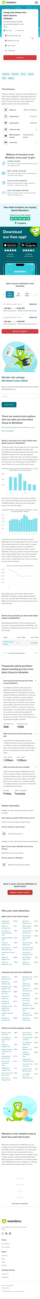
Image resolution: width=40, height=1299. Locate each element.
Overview (15, 74)
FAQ (4, 78)
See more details (8, 431)
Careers (4, 1265)
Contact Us (5, 1274)
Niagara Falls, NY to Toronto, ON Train (7, 1051)
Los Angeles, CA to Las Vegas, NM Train (27, 1076)
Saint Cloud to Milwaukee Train (7, 948)
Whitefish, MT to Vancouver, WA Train (27, 979)
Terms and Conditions (8, 1285)
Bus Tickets (5, 1244)
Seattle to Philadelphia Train (26, 1054)
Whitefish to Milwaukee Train (27, 1004)
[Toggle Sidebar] (36, 3)
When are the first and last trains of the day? (17, 735)
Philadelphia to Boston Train (6, 1057)
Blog (3, 1259)
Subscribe (9, 404)
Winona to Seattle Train (26, 963)
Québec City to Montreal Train (27, 1070)
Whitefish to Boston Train (26, 985)
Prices (23, 74)
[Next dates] (36, 294)
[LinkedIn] (10, 1234)
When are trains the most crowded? (16, 767)
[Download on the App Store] (10, 245)
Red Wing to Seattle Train (5, 922)
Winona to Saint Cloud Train (27, 944)
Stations (11, 78)
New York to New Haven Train (7, 1074)
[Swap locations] (32, 38)
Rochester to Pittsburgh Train (27, 953)
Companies (5, 1277)
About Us (5, 1255)
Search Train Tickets (20, 892)
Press (3, 1262)
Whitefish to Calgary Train (28, 1009)
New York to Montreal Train (6, 1079)
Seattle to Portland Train (6, 1045)
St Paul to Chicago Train (6, 944)
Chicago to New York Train (27, 1038)
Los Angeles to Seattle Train (27, 1043)
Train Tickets (20, 1178)
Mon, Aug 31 (12, 45)
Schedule (5, 74)
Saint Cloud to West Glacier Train (26, 938)
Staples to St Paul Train (7, 939)
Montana (20, 1191)
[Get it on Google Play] (28, 245)
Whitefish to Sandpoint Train (6, 978)
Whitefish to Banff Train (7, 1014)
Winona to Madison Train (26, 922)
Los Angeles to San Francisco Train (6, 1039)
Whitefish (20, 1197)
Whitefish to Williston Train (6, 983)
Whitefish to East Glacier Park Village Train (7, 1008)
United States (20, 1184)
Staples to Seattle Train (5, 958)
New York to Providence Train (5, 1063)
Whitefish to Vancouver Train (27, 990)
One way (9, 30)
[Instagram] (3, 1234)
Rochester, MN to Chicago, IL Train (27, 948)
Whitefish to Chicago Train (6, 1019)
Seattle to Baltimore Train (27, 1048)
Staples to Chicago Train (6, 927)
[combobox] (20, 35)
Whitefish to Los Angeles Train (7, 988)
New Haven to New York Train (27, 1034)
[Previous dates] (4, 294)
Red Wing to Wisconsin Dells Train (7, 933)
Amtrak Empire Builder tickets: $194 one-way (18, 427)
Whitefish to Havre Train (26, 994)
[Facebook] (6, 1234)
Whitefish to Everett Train (26, 1019)
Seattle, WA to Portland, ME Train (28, 1060)
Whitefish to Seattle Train (5, 1002)
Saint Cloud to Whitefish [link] (20, 1203)
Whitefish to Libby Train (5, 997)
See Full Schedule (20, 331)
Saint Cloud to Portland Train (26, 927)
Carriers (30, 74)
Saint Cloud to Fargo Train (26, 958)
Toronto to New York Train (27, 1065)
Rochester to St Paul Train (8, 953)
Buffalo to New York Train (6, 1034)
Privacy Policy (5, 1288)
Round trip (20, 30)
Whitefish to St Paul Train (6, 992)
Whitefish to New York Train (27, 1014)
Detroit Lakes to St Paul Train (27, 932)
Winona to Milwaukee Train (7, 963)
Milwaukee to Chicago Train (6, 1069)
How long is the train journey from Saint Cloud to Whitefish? (18, 682)
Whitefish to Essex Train (26, 999)
